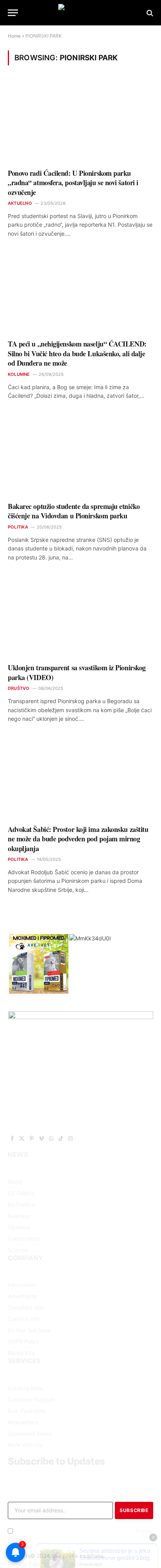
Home (14, 36)
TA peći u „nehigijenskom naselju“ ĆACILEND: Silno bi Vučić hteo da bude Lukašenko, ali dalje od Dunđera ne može (77, 353)
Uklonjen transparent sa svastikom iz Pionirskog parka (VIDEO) (77, 672)
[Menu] (13, 13)
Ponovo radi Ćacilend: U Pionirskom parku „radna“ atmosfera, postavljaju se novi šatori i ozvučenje (73, 182)
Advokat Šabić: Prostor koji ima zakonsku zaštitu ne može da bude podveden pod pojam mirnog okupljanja (78, 838)
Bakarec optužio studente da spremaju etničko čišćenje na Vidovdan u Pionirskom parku (74, 511)
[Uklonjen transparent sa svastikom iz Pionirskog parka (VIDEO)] (80, 617)
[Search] (149, 13)
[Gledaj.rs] (80, 12)
